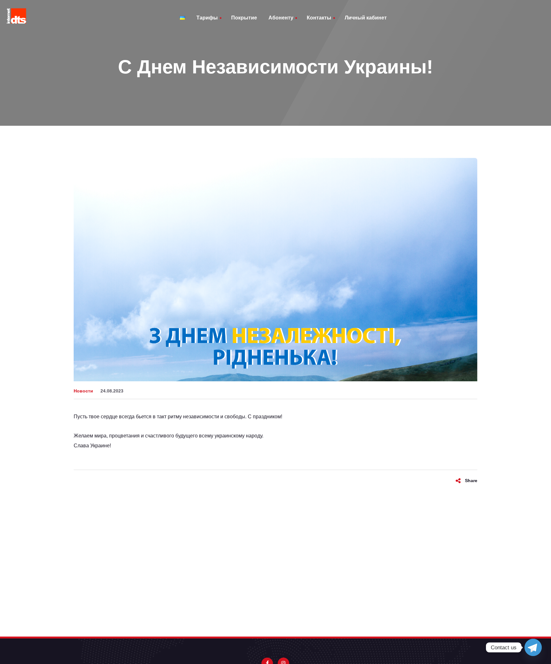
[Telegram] (533, 647)
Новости (83, 390)
